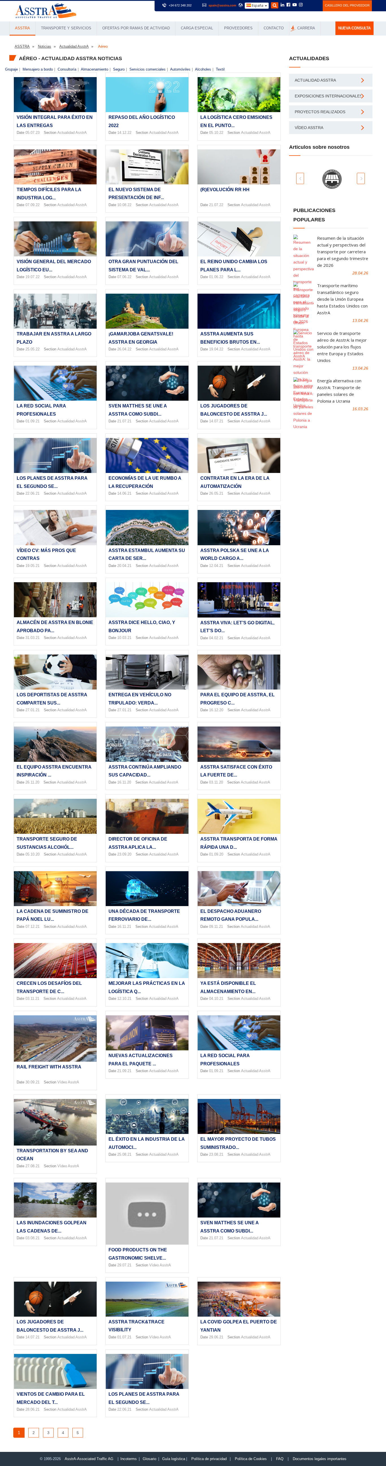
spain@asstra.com (222, 5)
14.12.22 (124, 132)
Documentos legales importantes (319, 1459)
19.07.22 (32, 277)
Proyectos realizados (320, 112)
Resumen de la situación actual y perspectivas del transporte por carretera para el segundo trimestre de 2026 (342, 251)
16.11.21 (124, 926)
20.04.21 (124, 566)
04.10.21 (216, 998)
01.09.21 (32, 421)
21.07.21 (124, 421)
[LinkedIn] (282, 5)
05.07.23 (32, 132)
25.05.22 (32, 349)
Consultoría (67, 69)
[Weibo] (307, 4)
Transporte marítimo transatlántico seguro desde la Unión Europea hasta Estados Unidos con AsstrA (342, 299)
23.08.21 (216, 1154)
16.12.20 (216, 710)
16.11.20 (124, 782)
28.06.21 (32, 1409)
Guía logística (173, 1459)
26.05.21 (216, 493)
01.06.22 (216, 277)
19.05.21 (32, 566)
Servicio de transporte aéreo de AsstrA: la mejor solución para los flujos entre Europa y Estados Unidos (342, 346)
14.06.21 (124, 493)
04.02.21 (216, 638)
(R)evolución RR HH (225, 189)
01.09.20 (216, 854)
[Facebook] (288, 5)
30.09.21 (32, 1082)
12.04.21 (216, 566)
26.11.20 (32, 782)
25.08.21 (124, 1154)
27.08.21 (32, 1166)
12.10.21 (124, 998)
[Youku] (315, 4)
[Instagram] (301, 5)
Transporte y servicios (66, 28)
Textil (220, 69)
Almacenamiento (94, 69)
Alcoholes (203, 69)
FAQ (279, 1459)
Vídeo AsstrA (68, 1082)
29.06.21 (216, 1337)
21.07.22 (216, 205)
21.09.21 (124, 1071)
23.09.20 (124, 854)
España (257, 5)
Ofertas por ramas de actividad (136, 28)
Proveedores (238, 28)
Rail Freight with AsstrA (49, 1066)
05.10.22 (216, 132)
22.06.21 (32, 493)
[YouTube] (294, 5)
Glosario (149, 1459)
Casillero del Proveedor (347, 5)
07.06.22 (124, 277)
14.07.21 (216, 421)
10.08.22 (124, 205)
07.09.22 (32, 205)
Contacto (274, 28)
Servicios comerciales (147, 69)
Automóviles (180, 69)
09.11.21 (216, 926)
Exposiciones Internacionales (328, 96)
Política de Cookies (251, 1459)
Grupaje (11, 69)
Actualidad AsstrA (72, 132)
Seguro (119, 69)
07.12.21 (32, 926)
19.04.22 (216, 349)
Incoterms (128, 1459)
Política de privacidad (209, 1459)
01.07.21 (124, 1337)
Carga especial (197, 28)
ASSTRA (22, 28)
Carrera (306, 28)
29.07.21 (124, 1265)
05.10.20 (32, 854)
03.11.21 (32, 998)
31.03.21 (32, 638)
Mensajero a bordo (38, 69)
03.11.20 (216, 782)
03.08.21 (32, 1238)
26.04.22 (124, 349)
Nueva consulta (354, 28)
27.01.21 (32, 710)
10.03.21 (124, 638)
